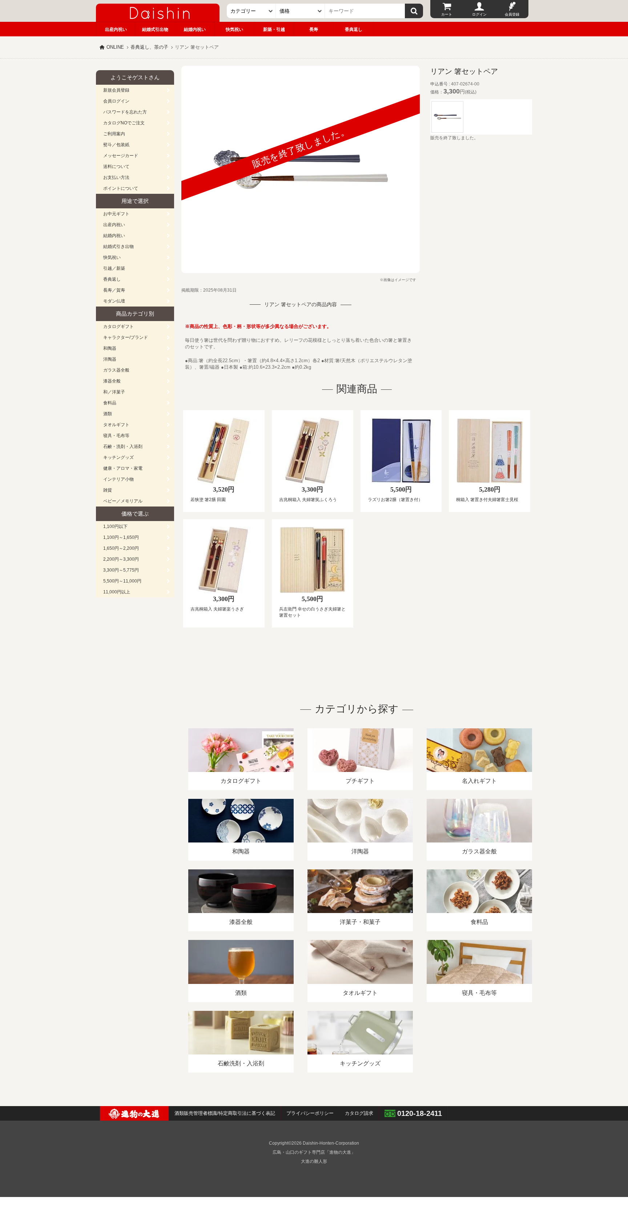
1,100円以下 (115, 526)
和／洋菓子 (114, 392)
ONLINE (115, 47)
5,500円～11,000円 (122, 581)
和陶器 (109, 348)
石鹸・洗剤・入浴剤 (122, 446)
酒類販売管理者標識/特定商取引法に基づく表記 (224, 1113)
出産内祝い (116, 29)
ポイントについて (120, 188)
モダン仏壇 (114, 301)
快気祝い (234, 29)
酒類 (107, 413)
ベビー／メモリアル (122, 501)
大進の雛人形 (314, 1161)
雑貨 (107, 490)
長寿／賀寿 (114, 290)
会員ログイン (116, 101)
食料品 (109, 402)
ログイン (479, 14)
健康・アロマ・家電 (122, 468)
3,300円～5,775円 (121, 570)
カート (446, 14)
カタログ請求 (359, 1113)
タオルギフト (116, 424)
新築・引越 (274, 29)
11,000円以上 (116, 592)
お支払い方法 (116, 177)
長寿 (313, 29)
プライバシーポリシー (310, 1113)
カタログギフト (118, 326)
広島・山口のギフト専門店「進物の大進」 (314, 1152)
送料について (116, 166)
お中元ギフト (116, 213)
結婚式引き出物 (118, 246)
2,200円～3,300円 (121, 559)
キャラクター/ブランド (125, 337)
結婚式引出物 (155, 29)
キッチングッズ (118, 457)
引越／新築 (114, 268)
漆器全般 (112, 381)
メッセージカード (120, 155)
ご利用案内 (114, 133)
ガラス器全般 (116, 370)
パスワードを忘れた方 (125, 112)
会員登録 (512, 14)
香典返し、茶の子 (149, 47)
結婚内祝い (195, 29)
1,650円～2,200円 (121, 548)
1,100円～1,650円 (121, 537)
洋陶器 (109, 359)
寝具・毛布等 (116, 435)
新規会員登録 (116, 90)
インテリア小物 (118, 479)
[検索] (414, 11)
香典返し (353, 29)
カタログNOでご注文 (124, 122)
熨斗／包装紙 (116, 144)
